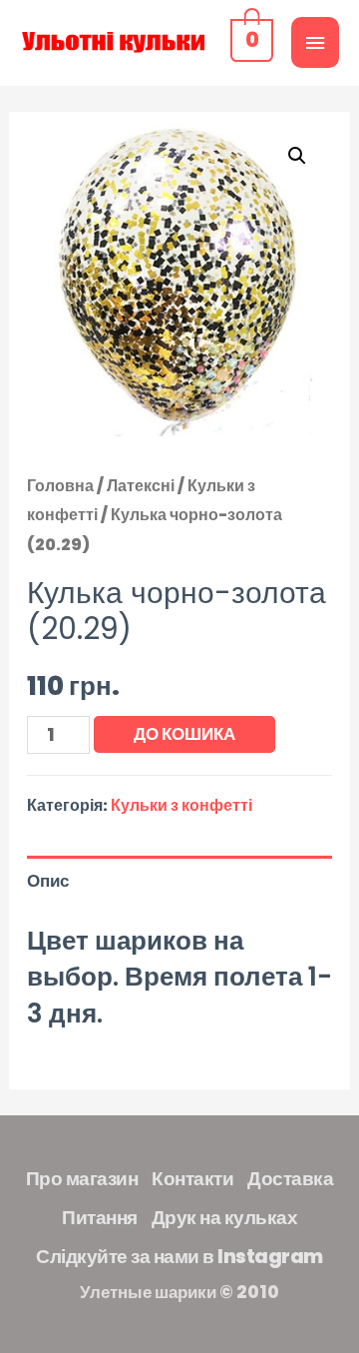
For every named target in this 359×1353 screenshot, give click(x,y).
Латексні (141, 485)
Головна (60, 485)
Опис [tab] (48, 881)
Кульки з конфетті (181, 805)
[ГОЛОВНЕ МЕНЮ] (315, 42)
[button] (297, 156)
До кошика (184, 734)
